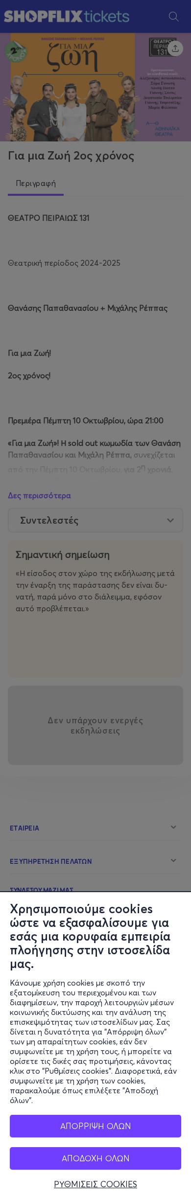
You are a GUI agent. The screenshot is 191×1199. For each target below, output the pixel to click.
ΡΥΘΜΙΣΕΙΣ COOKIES (95, 1184)
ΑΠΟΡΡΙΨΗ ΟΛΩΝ (95, 1126)
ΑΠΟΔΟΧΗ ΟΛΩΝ (96, 1158)
